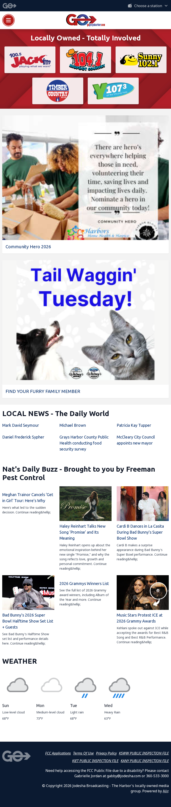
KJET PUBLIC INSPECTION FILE (95, 760)
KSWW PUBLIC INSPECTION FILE (144, 753)
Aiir (165, 791)
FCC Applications (58, 753)
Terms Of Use (83, 753)
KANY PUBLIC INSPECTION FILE (145, 760)
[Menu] (8, 20)
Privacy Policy (106, 753)
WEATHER (19, 661)
